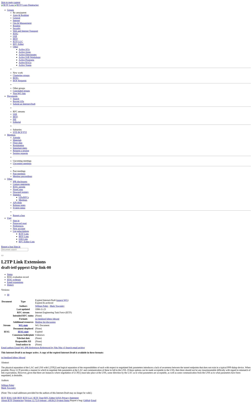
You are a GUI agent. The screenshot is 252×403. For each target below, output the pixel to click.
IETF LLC (18, 41)
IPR (27, 347)
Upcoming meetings (22, 163)
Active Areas (25, 52)
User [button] (9, 218)
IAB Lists (23, 239)
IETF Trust (38, 398)
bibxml (56, 319)
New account (19, 228)
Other (15, 47)
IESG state (23, 331)
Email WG (19, 347)
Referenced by (47, 347)
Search (16, 98)
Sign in (16, 220)
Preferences (18, 226)
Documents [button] (12, 96)
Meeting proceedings (22, 176)
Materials (17, 140)
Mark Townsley (57, 306)
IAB (15, 36)
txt (36, 319)
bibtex (50, 319)
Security (16, 28)
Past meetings (19, 173)
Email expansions (15, 282)
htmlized (42, 319)
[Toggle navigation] (2, 255)
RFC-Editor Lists (27, 241)
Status (10, 274)
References (34, 347)
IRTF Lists (24, 236)
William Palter (41, 306)
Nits (56, 347)
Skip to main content (10, 2)
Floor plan (17, 143)
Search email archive (75, 347)
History (10, 285)
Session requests (20, 153)
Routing (16, 26)
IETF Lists (24, 234)
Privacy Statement (70, 398)
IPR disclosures (20, 181)
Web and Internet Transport (25, 31)
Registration (18, 145)
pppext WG (62, 300)
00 (8, 295)
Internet (16, 20)
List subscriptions (21, 231)
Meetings (23, 200)
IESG (15, 33)
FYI (25, 132)
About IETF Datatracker (12, 400)
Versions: (5, 290)
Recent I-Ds (18, 101)
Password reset (20, 223)
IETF (3, 398)
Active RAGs (25, 62)
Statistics (17, 194)
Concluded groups (21, 91)
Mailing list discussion (45, 322)
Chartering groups (21, 75)
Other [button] (9, 179)
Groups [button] (10, 10)
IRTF (15, 39)
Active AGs (24, 49)
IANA (58, 398)
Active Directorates (27, 54)
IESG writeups (14, 279)
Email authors (7, 347)
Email (93, 400)
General (16, 18)
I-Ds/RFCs (24, 197)
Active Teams (25, 65)
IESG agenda (19, 187)
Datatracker (33, 5)
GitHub (86, 400)
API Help (17, 202)
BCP (20, 132)
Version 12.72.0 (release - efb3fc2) (40, 400)
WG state (23, 325)
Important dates (20, 148)
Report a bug (19, 215)
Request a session (21, 150)
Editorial (17, 122)
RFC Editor (18, 44)
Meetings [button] (11, 135)
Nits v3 (62, 347)
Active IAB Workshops (29, 57)
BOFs (15, 78)
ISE (14, 119)
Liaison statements (21, 184)
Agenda (16, 137)
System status (19, 208)
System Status (63, 400)
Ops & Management (22, 23)
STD (15, 132)
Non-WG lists (19, 93)
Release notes (19, 205)
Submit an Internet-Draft (24, 104)
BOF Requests (19, 80)
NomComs (18, 189)
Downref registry (21, 192)
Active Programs (26, 60)
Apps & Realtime (21, 15)
